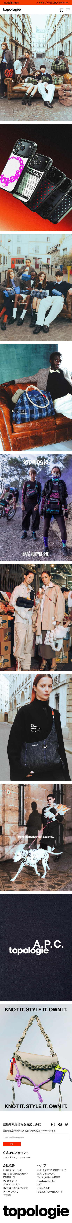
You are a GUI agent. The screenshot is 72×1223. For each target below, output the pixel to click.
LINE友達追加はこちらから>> (16, 1157)
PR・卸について (10, 1192)
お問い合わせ (43, 1188)
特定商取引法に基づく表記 (15, 1188)
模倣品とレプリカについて (50, 1192)
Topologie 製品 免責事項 (48, 1177)
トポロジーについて (12, 1170)
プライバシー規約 (11, 1184)
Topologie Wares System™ (15, 1174)
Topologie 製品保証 (46, 1181)
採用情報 (7, 1195)
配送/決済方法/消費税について (51, 1170)
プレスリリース (10, 1181)
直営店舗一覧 (9, 1177)
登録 (11, 1144)
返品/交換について (46, 1174)
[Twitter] (67, 1126)
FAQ (39, 1184)
